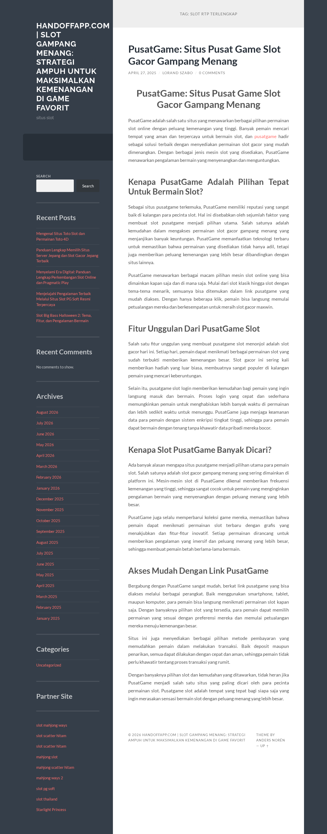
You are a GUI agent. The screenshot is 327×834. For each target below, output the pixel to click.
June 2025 (45, 564)
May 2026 (45, 444)
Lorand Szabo (177, 73)
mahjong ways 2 (49, 777)
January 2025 (48, 618)
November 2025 (50, 509)
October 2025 (48, 520)
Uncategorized (48, 665)
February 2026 (48, 477)
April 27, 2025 (142, 73)
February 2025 (48, 607)
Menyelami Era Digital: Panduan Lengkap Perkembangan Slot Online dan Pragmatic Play (66, 277)
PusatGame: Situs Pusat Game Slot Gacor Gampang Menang (204, 55)
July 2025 (44, 553)
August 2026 (47, 412)
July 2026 (44, 423)
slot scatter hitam (51, 735)
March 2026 (46, 466)
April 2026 (45, 455)
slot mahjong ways (51, 725)
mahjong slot (47, 756)
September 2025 (50, 531)
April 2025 (45, 585)
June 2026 (45, 434)
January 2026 (48, 488)
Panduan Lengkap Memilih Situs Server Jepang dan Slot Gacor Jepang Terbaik (67, 255)
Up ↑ (264, 746)
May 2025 (45, 574)
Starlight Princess (51, 809)
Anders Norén (270, 740)
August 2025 (47, 542)
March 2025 (46, 596)
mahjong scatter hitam (55, 767)
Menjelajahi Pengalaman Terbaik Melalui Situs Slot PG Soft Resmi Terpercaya (63, 299)
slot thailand (46, 799)
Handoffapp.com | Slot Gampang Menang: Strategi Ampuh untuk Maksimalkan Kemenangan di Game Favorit (73, 66)
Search (43, 176)
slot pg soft (45, 788)
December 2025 (50, 499)
